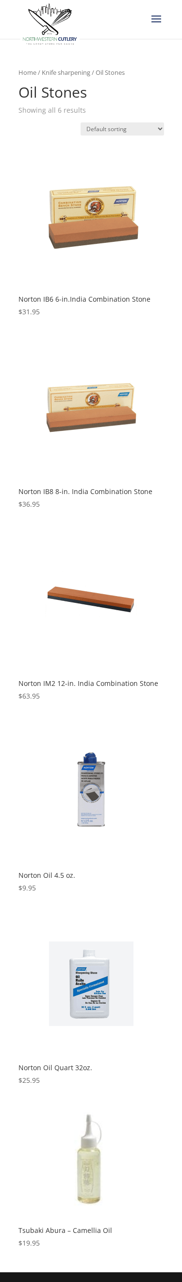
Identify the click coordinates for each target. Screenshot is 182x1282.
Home (27, 72)
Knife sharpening (66, 72)
